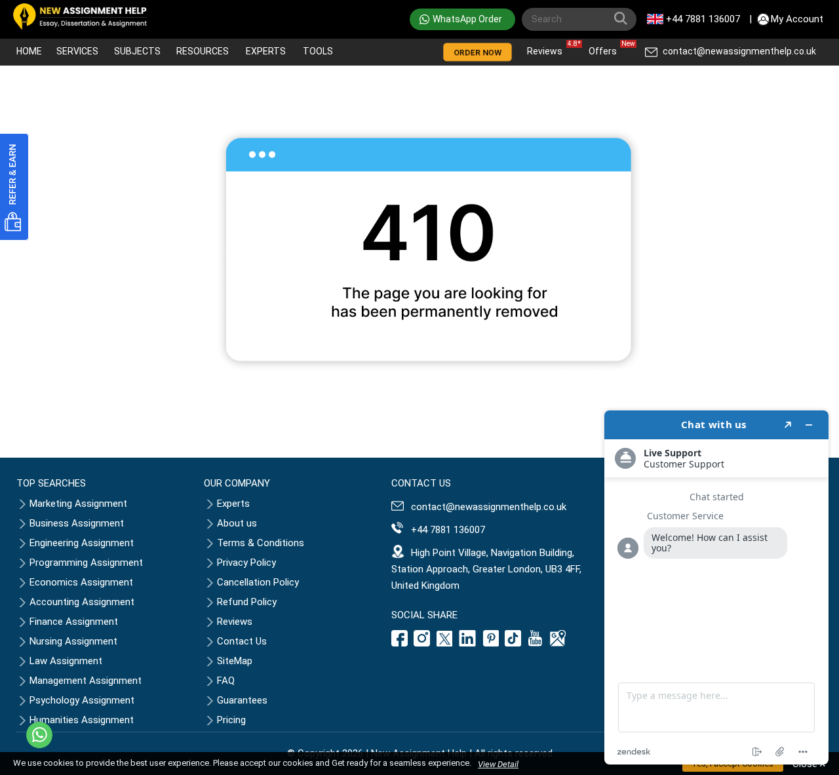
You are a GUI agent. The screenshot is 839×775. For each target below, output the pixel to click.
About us (237, 523)
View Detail (498, 764)
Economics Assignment (81, 582)
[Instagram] (422, 643)
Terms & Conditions (260, 543)
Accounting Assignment (81, 602)
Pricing (231, 720)
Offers (606, 48)
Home (29, 51)
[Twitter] (444, 643)
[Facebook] (401, 643)
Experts (266, 51)
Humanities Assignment (81, 720)
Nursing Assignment (73, 641)
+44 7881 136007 (703, 19)
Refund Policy (247, 602)
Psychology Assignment (81, 700)
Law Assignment (65, 661)
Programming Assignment (86, 562)
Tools (318, 51)
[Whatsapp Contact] (39, 735)
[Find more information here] (716, 587)
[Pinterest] (491, 643)
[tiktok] (513, 643)
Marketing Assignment (78, 503)
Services (77, 51)
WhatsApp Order (467, 19)
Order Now (477, 52)
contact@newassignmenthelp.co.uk (739, 51)
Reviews (548, 48)
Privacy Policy (246, 562)
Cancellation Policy (258, 582)
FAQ (226, 680)
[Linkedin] (468, 643)
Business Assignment (76, 523)
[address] (558, 643)
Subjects (137, 51)
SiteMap (234, 661)
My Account (797, 19)
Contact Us (242, 641)
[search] (623, 21)
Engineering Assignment (81, 543)
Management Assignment (85, 680)
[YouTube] (535, 643)
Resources (202, 51)
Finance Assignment (73, 621)
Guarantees (242, 700)
